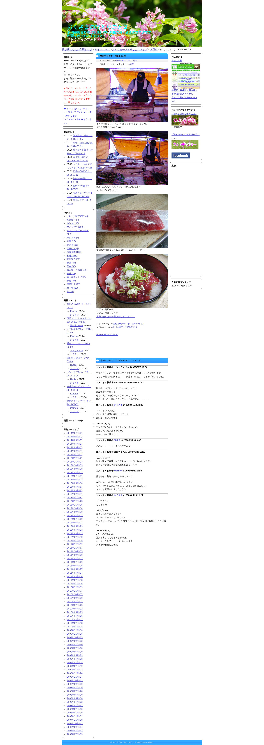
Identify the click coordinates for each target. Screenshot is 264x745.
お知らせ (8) (73, 223)
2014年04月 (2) (74, 444)
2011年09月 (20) (75, 555)
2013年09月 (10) (75, 469)
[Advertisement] (182, 221)
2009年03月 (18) (75, 662)
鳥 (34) (70, 291)
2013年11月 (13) (75, 462)
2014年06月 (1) (74, 436)
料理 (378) (72, 255)
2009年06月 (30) (75, 652)
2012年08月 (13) (75, 515)
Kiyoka (73, 311)
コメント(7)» (132, 60)
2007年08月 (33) (75, 730)
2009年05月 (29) (75, 655)
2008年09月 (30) (75, 684)
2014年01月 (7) (74, 454)
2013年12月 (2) (74, 458)
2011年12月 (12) (75, 544)
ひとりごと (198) (75, 227)
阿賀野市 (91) (73, 284)
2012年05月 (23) (75, 526)
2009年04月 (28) (75, 659)
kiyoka (73, 365)
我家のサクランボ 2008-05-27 (127, 323)
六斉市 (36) (72, 245)
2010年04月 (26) (75, 616)
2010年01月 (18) (75, 626)
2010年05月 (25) (75, 612)
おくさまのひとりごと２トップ (129, 49)
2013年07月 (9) (74, 476)
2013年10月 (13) (75, 465)
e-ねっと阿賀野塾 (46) (78, 216)
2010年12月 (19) (75, 587)
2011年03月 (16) (75, 576)
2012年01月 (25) (75, 540)
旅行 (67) (71, 263)
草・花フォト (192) (76, 277)
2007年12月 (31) (75, 716)
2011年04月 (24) (75, 573)
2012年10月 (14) (75, 508)
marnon (118, 470)
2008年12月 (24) (75, 673)
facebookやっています (107, 334)
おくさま (118, 405)
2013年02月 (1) (74, 494)
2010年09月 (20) (75, 598)
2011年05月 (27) (75, 569)
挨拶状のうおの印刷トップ (77, 49)
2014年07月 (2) (74, 433)
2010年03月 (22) (75, 619)
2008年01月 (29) (75, 712)
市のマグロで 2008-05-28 (113, 56)
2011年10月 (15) (75, 551)
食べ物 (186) (73, 288)
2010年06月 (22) (75, 609)
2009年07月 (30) (75, 648)
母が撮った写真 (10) (77, 270)
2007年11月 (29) (75, 720)
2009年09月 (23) (75, 641)
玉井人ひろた (76, 325)
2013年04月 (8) (74, 487)
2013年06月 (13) (75, 479)
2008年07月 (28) (75, 691)
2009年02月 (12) (75, 666)
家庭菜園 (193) (74, 252)
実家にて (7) (73, 248)
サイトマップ (102, 49)
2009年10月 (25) (75, 637)
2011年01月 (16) (75, 583)
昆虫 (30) (71, 266)
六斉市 (154, 49)
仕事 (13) (71, 241)
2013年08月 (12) (75, 472)
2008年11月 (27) (75, 677)
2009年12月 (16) (75, 630)
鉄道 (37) (71, 280)
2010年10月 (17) (75, 594)
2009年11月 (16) (75, 634)
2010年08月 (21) (75, 601)
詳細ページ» (121, 60)
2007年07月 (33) (75, 734)
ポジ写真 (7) (73, 237)
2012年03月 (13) (75, 533)
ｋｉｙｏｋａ (76, 350)
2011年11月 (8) (74, 548)
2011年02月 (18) (75, 580)
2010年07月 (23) (75, 605)
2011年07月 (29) (75, 562)
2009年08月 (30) (75, 644)
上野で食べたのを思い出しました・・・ (115, 316)
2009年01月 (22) (75, 669)
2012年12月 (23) (75, 501)
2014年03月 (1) (74, 447)
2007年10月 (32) (75, 723)
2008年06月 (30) (75, 695)
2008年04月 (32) (75, 702)
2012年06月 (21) (75, 522)
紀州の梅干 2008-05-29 (124, 327)
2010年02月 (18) (75, 623)
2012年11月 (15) (75, 505)
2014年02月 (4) (74, 451)
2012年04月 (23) (75, 530)
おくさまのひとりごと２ (126, 742)
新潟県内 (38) (73, 259)
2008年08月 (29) (75, 687)
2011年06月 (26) (75, 565)
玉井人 (117, 440)
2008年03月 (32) (75, 705)
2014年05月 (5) (74, 440)
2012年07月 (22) (75, 519)
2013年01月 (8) (74, 497)
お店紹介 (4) (73, 220)
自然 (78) (71, 273)
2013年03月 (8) (74, 490)
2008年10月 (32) (75, 680)
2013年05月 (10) (75, 483)
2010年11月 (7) (74, 591)
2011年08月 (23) (75, 558)
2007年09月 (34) (75, 727)
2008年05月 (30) (75, 698)
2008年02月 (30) (75, 709)
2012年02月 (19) (75, 537)
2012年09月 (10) (75, 512)
